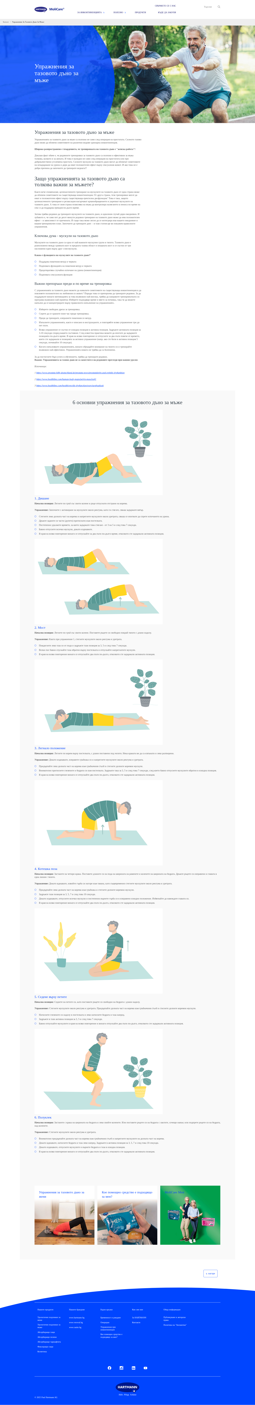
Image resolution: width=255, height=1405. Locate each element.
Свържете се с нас (165, 6)
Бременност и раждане (110, 1318)
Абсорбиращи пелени (47, 1337)
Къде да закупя (167, 12)
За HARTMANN (139, 1318)
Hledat (219, 6)
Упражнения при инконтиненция (108, 1328)
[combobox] (210, 7)
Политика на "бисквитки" (175, 1325)
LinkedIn (133, 1367)
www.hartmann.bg (76, 1318)
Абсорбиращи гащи (46, 1332)
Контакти (136, 1322)
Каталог (6, 22)
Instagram (121, 1367)
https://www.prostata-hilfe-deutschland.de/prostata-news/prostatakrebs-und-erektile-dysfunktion (80, 372)
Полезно (118, 12)
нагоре (211, 1273)
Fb (109, 1367)
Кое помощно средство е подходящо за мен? (111, 1335)
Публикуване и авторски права (175, 1318)
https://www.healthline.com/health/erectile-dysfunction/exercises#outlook (70, 385)
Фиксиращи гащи (45, 1347)
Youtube (145, 1367)
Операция (104, 1322)
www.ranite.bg (75, 1327)
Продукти (140, 12)
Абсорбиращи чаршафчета (49, 1342)
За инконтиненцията (89, 12)
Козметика (42, 1351)
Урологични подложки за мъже (48, 1326)
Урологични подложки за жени (48, 1318)
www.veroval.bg (76, 1322)
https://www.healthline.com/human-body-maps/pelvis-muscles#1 (66, 379)
